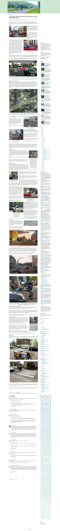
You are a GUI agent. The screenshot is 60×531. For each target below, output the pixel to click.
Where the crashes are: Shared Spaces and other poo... (45, 157)
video (43, 396)
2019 (42, 132)
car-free (48, 462)
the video (33, 207)
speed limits (49, 483)
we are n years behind (44, 486)
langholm (44, 509)
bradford (42, 489)
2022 (42, 129)
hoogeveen (42, 466)
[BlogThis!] (17, 392)
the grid (49, 469)
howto (46, 425)
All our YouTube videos (44, 328)
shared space (25, 393)
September (43, 141)
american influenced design (44, 487)
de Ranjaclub (43, 370)
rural (49, 409)
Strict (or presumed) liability (44, 266)
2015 (42, 136)
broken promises (43, 422)
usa (46, 416)
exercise (43, 506)
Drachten (31, 314)
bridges (45, 424)
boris (49, 421)
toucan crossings (48, 497)
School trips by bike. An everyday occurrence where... (46, 149)
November (43, 139)
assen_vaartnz (43, 435)
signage (49, 413)
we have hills (42, 279)
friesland (41, 507)
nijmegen (41, 480)
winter (50, 404)
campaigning (42, 404)
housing (45, 466)
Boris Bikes (42, 301)
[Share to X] (18, 392)
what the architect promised (21, 37)
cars (41, 403)
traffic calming (46, 470)
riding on (19, 213)
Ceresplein (33, 79)
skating (46, 483)
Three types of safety (43, 173)
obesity (48, 448)
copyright (42, 476)
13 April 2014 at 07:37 (13, 430)
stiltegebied (47, 449)
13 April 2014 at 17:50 (13, 437)
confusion (45, 504)
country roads (45, 476)
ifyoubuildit (49, 416)
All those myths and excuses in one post (47, 63)
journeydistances (43, 467)
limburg (47, 467)
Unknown (12, 451)
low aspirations (47, 433)
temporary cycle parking (43, 497)
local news (19, 226)
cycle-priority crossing (48, 490)
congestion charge (49, 504)
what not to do (28, 393)
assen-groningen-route (45, 452)
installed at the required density (18, 218)
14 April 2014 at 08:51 (13, 457)
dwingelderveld (42, 478)
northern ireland (42, 512)
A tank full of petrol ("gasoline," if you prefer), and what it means (48, 116)
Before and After (42, 207)
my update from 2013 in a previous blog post (31, 436)
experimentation (47, 506)
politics (49, 434)
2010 (42, 167)
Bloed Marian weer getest (44, 371)
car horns (42, 503)
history (45, 409)
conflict (49, 431)
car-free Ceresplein (32, 147)
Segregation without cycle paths (44, 202)
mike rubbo (47, 456)
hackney (41, 455)
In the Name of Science (43, 368)
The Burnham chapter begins (44, 379)
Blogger (31, 529)
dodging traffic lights (48, 422)
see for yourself (11, 42)
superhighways (44, 418)
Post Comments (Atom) (15, 479)
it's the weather (43, 282)
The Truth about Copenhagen (44, 287)
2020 (42, 131)
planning (45, 397)
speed (41, 424)
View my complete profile (44, 524)
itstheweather (42, 456)
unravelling (43, 416)
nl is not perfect (18, 393)
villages (49, 445)
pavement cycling (22, 393)
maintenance (43, 417)
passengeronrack (45, 494)
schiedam (42, 515)
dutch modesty (48, 463)
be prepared (45, 501)
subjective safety (43, 402)
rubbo (44, 514)
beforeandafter (42, 427)
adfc (50, 486)
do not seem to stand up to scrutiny (23, 308)
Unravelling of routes (43, 204)
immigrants (47, 479)
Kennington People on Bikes (44, 348)
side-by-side (48, 438)
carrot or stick (42, 414)
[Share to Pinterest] (19, 392)
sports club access (43, 484)
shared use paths (42, 483)
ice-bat (47, 466)
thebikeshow (45, 517)
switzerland (42, 445)
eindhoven (42, 464)
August (43, 142)
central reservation (45, 475)
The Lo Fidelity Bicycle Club (44, 346)
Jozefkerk (10, 123)
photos (47, 404)
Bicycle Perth (43, 342)
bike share (47, 435)
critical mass (49, 476)
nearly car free (47, 260)
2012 (42, 165)
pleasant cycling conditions (46, 420)
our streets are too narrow (44, 277)
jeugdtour (50, 466)
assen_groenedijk (48, 473)
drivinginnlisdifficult (42, 463)
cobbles (47, 503)
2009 (42, 168)
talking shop (43, 430)
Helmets (42, 269)
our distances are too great (44, 280)
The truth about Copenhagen (46, 90)
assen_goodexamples (44, 400)
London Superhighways (43, 299)
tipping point (49, 517)
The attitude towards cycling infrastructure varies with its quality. (47, 69)
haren (41, 479)
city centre (46, 431)
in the (17, 226)
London (41, 300)
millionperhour (46, 493)
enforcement (48, 442)
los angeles (46, 447)
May (42, 145)
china (49, 475)
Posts (42, 323)
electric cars (45, 464)
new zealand (44, 448)
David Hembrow (13, 414)
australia (49, 418)
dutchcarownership (43, 442)
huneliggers (42, 410)
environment (43, 423)
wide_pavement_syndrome (33, 393)
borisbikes (42, 462)
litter (49, 467)
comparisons (46, 399)
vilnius (48, 518)
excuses (50, 408)
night (42, 434)
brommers (45, 462)
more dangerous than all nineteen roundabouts (24, 114)
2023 (42, 128)
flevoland (49, 478)
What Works (42, 196)
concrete (41, 490)
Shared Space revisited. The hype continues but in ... (46, 153)
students (42, 439)
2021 (42, 130)
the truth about (42, 470)
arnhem (49, 500)
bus (50, 427)
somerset (44, 469)
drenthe (42, 408)
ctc (45, 441)
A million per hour (43, 188)
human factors (49, 437)
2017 (42, 134)
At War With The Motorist (44, 344)
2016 (42, 135)
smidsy (47, 459)
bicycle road (42, 431)
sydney (47, 469)
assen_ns (50, 452)
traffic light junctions (32, 165)
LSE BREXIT (43, 390)
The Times (45, 472)
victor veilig (45, 518)
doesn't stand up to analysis (18, 22)
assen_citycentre (48, 430)
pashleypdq (42, 413)
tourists (41, 518)
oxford (48, 512)
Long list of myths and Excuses (44, 274)
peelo (48, 480)
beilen (48, 501)
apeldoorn (49, 487)
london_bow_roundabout (44, 492)
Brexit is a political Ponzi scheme (44, 391)
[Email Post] (15, 392)
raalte (41, 495)
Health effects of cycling (43, 235)
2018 (42, 133)
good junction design (44, 437)
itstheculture (48, 455)
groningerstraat (47, 432)
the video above (23, 147)
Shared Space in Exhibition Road (32, 35)
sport (49, 444)
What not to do (42, 251)
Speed (41, 244)
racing (48, 406)
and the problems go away (16, 185)
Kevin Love (12, 397)
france (50, 465)
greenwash (49, 507)
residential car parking (45, 495)
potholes (48, 481)
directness (48, 402)
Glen (11, 425)
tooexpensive (45, 445)
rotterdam (49, 495)
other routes (34, 203)
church (44, 503)
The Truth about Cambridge (44, 293)
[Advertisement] (23, 475)
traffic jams (50, 470)
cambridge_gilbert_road (47, 489)
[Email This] (16, 392)
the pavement (28, 199)
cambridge (48, 407)
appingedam (46, 500)
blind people (45, 453)
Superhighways (42, 198)
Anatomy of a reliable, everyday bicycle (47, 103)
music (50, 433)
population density (45, 481)
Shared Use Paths (43, 261)
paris (45, 480)
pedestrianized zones (43, 265)
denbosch (43, 428)
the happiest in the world (46, 227)
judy (46, 414)
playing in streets (47, 458)
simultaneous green (44, 444)
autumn (46, 461)
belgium (50, 501)
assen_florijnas (42, 461)
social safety (49, 414)
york (48, 486)
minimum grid (45, 511)
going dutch (42, 419)
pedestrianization (42, 458)
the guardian (45, 439)
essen (41, 506)
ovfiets (41, 494)
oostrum (46, 512)
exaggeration (48, 423)
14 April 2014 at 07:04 (13, 449)
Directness (42, 209)
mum (48, 447)
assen (11, 393)
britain (47, 396)
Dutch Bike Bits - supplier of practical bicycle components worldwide (45, 329)
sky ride (49, 515)
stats (48, 403)
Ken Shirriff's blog (43, 375)
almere (41, 500)
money (48, 417)
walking (50, 518)
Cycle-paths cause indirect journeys (45, 283)
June (42, 144)
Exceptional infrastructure (44, 218)
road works (45, 411)
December (43, 138)
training (44, 450)
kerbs (41, 509)
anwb (43, 500)
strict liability (47, 484)
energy (47, 428)
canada (43, 441)
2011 (42, 166)
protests (49, 494)
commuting (42, 406)
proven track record (26, 218)
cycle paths (48, 395)
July (42, 143)
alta (43, 473)
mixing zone (49, 511)
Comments (43, 324)
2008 (42, 169)
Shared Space (42, 257)
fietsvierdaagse (47, 465)
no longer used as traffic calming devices (18, 385)
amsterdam (45, 421)
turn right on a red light (46, 212)
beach (42, 453)
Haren (28, 314)
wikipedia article (26, 19)
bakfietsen (49, 461)
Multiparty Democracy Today (14, 465)
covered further (15, 226)
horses (43, 479)
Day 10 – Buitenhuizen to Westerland (45, 360)
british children (47, 427)
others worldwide (44, 302)
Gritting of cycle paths (43, 221)
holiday (46, 419)
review (49, 411)
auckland (42, 501)
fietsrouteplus (49, 436)
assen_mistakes (14, 393)
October (43, 140)
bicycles (45, 403)
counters (44, 490)
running (46, 514)
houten (45, 455)
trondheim (42, 498)
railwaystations (43, 407)
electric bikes (45, 436)
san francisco (49, 514)
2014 (42, 137)
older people (45, 434)
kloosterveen (42, 433)
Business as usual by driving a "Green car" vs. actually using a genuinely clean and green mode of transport (48, 109)
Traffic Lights (42, 210)
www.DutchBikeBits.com (44, 362)
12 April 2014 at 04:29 (13, 406)
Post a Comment (12, 472)
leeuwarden (48, 509)
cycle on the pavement (31, 208)
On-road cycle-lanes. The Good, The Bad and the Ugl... (46, 151)
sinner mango (47, 401)
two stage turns (46, 498)
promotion (47, 410)
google (45, 507)
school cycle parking (43, 459)
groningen (45, 408)
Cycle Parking (42, 232)
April (42, 146)
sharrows (46, 515)
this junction (35, 158)
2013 (42, 164)
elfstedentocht (46, 478)
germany (42, 432)
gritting (45, 413)
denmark (49, 441)
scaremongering (44, 438)
